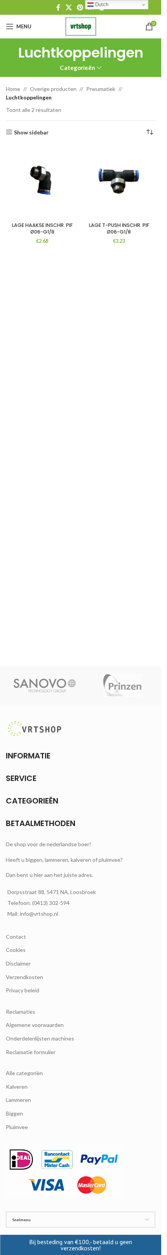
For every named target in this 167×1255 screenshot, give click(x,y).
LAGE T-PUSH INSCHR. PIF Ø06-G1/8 (119, 228)
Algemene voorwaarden (35, 1024)
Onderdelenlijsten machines (40, 1038)
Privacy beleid (22, 990)
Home (13, 88)
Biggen (14, 1113)
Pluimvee (17, 1127)
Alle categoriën (24, 1073)
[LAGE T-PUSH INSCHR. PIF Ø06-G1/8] (119, 182)
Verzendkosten (24, 977)
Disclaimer (18, 963)
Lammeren (18, 1099)
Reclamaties (20, 1011)
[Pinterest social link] (79, 7)
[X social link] (68, 7)
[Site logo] (80, 26)
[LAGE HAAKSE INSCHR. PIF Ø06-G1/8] (42, 182)
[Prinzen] (122, 685)
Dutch (101, 4)
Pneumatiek (100, 88)
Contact (16, 936)
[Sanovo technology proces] (45, 685)
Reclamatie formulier (31, 1052)
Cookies (16, 949)
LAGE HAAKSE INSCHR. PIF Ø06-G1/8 (42, 228)
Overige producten (53, 88)
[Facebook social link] (58, 7)
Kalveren (17, 1086)
